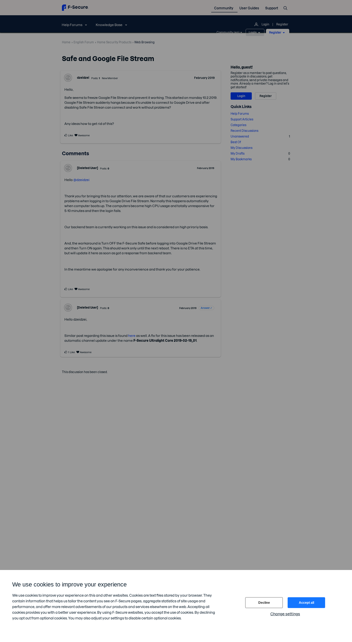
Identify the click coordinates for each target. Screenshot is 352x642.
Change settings (285, 614)
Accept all (306, 602)
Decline (264, 602)
